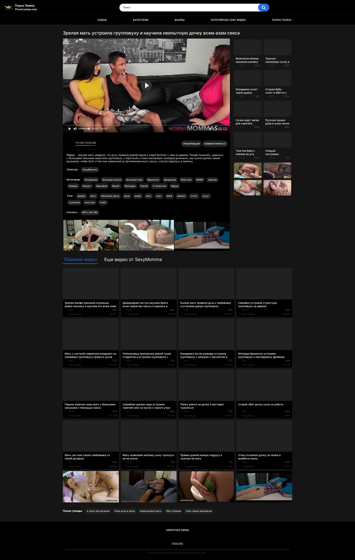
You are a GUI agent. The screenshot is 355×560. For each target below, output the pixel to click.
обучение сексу (110, 196)
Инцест (87, 186)
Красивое (101, 186)
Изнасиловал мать (150, 511)
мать (93, 196)
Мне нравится (67, 144)
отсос (194, 196)
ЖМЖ (199, 179)
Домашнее (170, 179)
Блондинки (91, 179)
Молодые (130, 186)
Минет (116, 186)
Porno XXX (177, 543)
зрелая (81, 196)
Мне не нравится (71, 144)
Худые (174, 186)
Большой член (134, 179)
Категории (140, 19)
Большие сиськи (111, 179)
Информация (191, 143)
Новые (102, 19)
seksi (169, 196)
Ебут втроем (173, 511)
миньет (181, 196)
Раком (144, 186)
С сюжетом (159, 186)
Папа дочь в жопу (124, 511)
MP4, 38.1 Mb (90, 212)
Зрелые (212, 179)
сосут (205, 196)
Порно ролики (67, 20)
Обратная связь (177, 530)
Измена (73, 186)
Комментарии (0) (215, 143)
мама (138, 196)
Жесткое (186, 179)
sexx (148, 196)
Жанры (179, 19)
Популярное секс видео (228, 19)
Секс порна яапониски (199, 511)
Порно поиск (281, 19)
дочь (127, 196)
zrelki (103, 202)
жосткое (90, 202)
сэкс (159, 196)
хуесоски (74, 202)
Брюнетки (153, 179)
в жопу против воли (98, 511)
